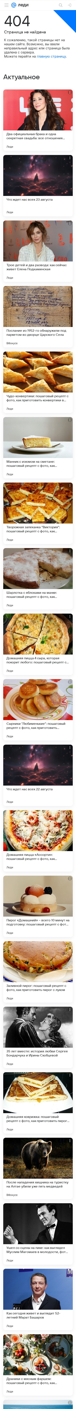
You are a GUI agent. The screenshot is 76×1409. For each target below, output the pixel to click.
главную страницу (51, 56)
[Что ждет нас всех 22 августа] (38, 775)
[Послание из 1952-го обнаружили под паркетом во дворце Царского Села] (38, 316)
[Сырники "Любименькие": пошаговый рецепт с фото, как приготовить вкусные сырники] (38, 710)
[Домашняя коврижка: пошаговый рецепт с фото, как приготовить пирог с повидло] (38, 1103)
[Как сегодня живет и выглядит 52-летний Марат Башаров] (38, 1299)
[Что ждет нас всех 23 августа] (38, 185)
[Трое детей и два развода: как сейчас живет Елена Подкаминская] (38, 251)
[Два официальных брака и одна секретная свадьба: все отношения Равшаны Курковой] (38, 120)
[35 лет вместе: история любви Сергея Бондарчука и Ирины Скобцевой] (38, 1037)
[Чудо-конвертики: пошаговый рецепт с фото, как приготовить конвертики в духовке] (38, 382)
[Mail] (13, 5)
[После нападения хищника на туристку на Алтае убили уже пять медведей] (38, 1168)
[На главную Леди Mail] (22, 5)
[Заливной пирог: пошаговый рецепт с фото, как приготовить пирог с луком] (38, 972)
